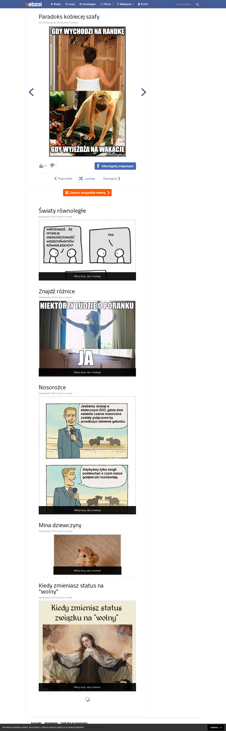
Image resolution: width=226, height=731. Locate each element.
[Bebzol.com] (33, 4)
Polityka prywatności (74, 723)
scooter (68, 216)
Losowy (90, 178)
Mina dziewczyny (60, 525)
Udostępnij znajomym (117, 166)
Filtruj (107, 4)
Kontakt (36, 723)
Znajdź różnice (57, 292)
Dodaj (57, 4)
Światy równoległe (62, 211)
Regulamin (51, 723)
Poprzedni (65, 178)
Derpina (74, 22)
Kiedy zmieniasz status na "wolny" (71, 589)
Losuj (71, 4)
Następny (110, 178)
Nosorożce (52, 388)
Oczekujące (89, 4)
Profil (144, 4)
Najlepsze (126, 4)
